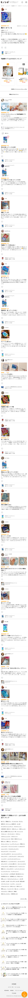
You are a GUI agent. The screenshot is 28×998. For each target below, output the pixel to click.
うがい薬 (18, 824)
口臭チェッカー (22, 829)
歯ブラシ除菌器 (4, 831)
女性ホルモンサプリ (13, 866)
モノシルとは (17, 987)
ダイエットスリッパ (5, 844)
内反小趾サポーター (20, 873)
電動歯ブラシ (8, 821)
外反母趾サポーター (5, 876)
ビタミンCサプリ (10, 868)
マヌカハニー (4, 833)
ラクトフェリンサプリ (13, 846)
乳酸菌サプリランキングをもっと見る (19, 89)
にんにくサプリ (4, 849)
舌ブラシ (21, 821)
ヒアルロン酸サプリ (12, 863)
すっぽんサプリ (21, 846)
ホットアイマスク (5, 873)
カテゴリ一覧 (10, 987)
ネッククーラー (10, 888)
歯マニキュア (11, 831)
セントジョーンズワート (17, 853)
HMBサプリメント (18, 838)
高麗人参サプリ (4, 861)
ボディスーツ (14, 841)
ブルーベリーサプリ (21, 863)
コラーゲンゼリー (11, 833)
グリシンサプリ (12, 851)
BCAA (12, 838)
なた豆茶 (3, 881)
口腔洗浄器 (3, 829)
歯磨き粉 (3, 824)
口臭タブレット (15, 829)
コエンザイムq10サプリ (6, 853)
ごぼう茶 (21, 878)
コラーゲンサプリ (21, 861)
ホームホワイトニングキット (7, 826)
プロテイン (18, 833)
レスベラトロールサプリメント (13, 858)
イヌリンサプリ (4, 846)
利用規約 (12, 990)
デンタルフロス (15, 821)
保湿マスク (10, 891)
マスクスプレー (4, 891)
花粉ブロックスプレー (5, 893)
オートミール (20, 831)
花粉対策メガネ (14, 893)
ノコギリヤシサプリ (12, 856)
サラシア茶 (12, 881)
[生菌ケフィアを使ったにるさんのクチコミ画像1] (6, 17)
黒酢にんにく (4, 888)
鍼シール (16, 888)
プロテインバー (14, 836)
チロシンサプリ (4, 856)
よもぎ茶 (7, 881)
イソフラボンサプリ (12, 861)
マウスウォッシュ (17, 826)
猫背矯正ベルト (13, 876)
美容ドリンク (19, 886)
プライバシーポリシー (19, 990)
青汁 (16, 831)
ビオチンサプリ (20, 856)
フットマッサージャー (5, 871)
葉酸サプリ (3, 868)
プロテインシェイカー (5, 836)
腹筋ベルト (3, 841)
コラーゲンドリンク (5, 883)
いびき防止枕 (12, 873)
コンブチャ (12, 883)
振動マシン (8, 841)
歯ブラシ (3, 821)
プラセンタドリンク (5, 886)
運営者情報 (6, 990)
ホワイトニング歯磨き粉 (11, 824)
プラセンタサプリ (5, 866)
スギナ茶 (17, 881)
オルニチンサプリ (5, 851)
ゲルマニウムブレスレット (13, 878)
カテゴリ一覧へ (23, 898)
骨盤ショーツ (4, 878)
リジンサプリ (4, 858)
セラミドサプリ (4, 863)
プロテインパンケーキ (5, 838)
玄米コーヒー (13, 886)
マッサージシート (15, 871)
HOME (14, 984)
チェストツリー (21, 866)
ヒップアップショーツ (15, 844)
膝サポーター (20, 876)
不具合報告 (14, 993)
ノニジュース (18, 883)
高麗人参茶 (22, 881)
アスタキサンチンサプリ (13, 849)
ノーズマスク (22, 888)
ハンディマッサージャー (19, 868)
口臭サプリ (8, 829)
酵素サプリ (22, 844)
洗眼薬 (15, 891)
